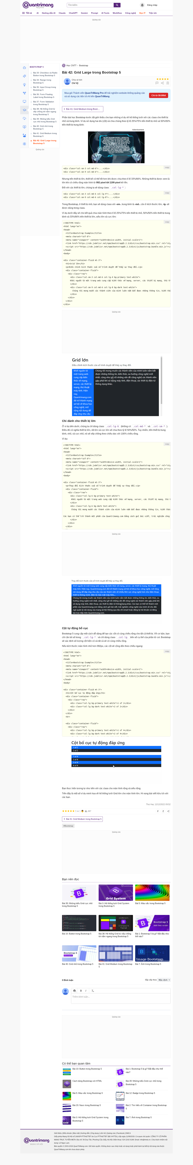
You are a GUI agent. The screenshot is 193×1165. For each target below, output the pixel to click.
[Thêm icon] (74, 990)
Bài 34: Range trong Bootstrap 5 (42, 81)
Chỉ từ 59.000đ (158, 95)
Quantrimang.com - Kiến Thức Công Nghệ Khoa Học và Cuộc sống (39, 5)
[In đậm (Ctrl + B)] (80, 990)
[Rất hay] (167, 79)
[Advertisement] (96, 41)
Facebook (120, 1133)
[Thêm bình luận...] (120, 998)
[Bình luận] (157, 83)
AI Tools (105, 13)
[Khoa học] (24, 144)
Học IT (142, 13)
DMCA (128, 1133)
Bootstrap (83, 65)
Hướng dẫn (85, 1133)
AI (38, 13)
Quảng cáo (111, 1133)
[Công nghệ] (24, 101)
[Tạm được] (160, 79)
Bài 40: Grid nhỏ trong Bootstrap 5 (43, 127)
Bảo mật (76, 1133)
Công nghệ (130, 13)
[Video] (24, 127)
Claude (62, 13)
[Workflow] (24, 93)
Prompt (94, 13)
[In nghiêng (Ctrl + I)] (85, 990)
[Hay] (165, 79)
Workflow (117, 13)
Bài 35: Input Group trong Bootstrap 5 (44, 88)
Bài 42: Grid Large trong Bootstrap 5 (44, 141)
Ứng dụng (95, 1133)
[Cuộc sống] (24, 135)
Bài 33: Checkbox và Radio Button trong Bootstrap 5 (45, 74)
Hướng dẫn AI (48, 13)
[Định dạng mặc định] (92, 990)
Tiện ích (153, 13)
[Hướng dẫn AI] (24, 84)
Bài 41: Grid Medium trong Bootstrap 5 (84, 109)
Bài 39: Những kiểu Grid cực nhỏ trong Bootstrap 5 (45, 120)
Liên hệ (103, 1133)
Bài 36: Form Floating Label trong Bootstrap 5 (43, 95)
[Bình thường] (162, 79)
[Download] (24, 118)
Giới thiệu (58, 1133)
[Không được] (157, 79)
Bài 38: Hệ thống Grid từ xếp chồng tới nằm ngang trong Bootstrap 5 (44, 111)
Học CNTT (71, 65)
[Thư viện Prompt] (24, 76)
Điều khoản (67, 1133)
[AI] (24, 67)
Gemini (84, 13)
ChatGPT (73, 13)
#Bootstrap (68, 826)
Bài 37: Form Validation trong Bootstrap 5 (43, 103)
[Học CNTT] (24, 110)
